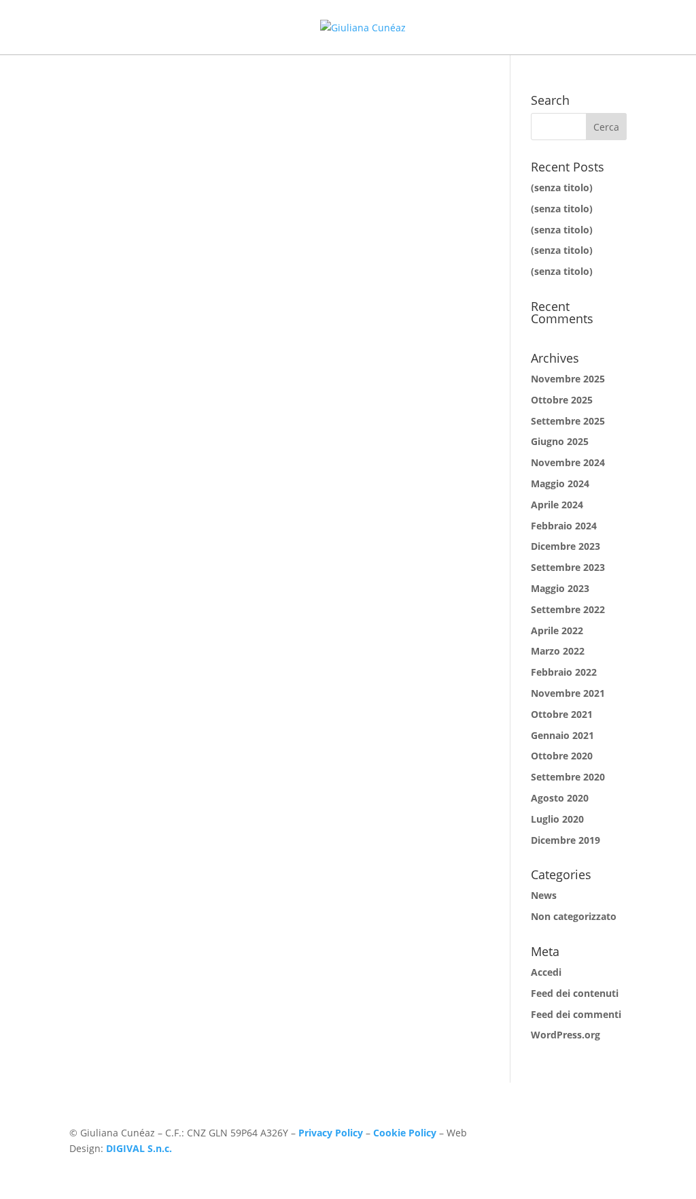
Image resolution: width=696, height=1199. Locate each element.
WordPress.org (565, 1034)
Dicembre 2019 (565, 840)
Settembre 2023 (568, 567)
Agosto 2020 (560, 797)
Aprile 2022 (557, 630)
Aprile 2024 (557, 504)
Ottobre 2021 (562, 714)
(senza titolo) (562, 187)
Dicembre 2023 (565, 546)
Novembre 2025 (568, 378)
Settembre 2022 (568, 609)
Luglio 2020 (557, 818)
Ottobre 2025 (562, 399)
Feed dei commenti (576, 1014)
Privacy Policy (330, 1132)
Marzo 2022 (558, 650)
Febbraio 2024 (564, 525)
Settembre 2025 (568, 420)
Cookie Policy (404, 1132)
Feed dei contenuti (575, 993)
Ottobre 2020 (562, 755)
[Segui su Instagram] (588, 1136)
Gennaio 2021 (562, 735)
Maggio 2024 (560, 483)
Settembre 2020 (568, 776)
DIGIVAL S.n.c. (139, 1148)
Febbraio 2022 (564, 672)
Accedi (546, 972)
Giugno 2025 (560, 441)
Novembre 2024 (568, 462)
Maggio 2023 (560, 588)
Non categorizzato (573, 916)
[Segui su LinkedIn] (616, 1136)
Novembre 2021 (568, 693)
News (544, 895)
